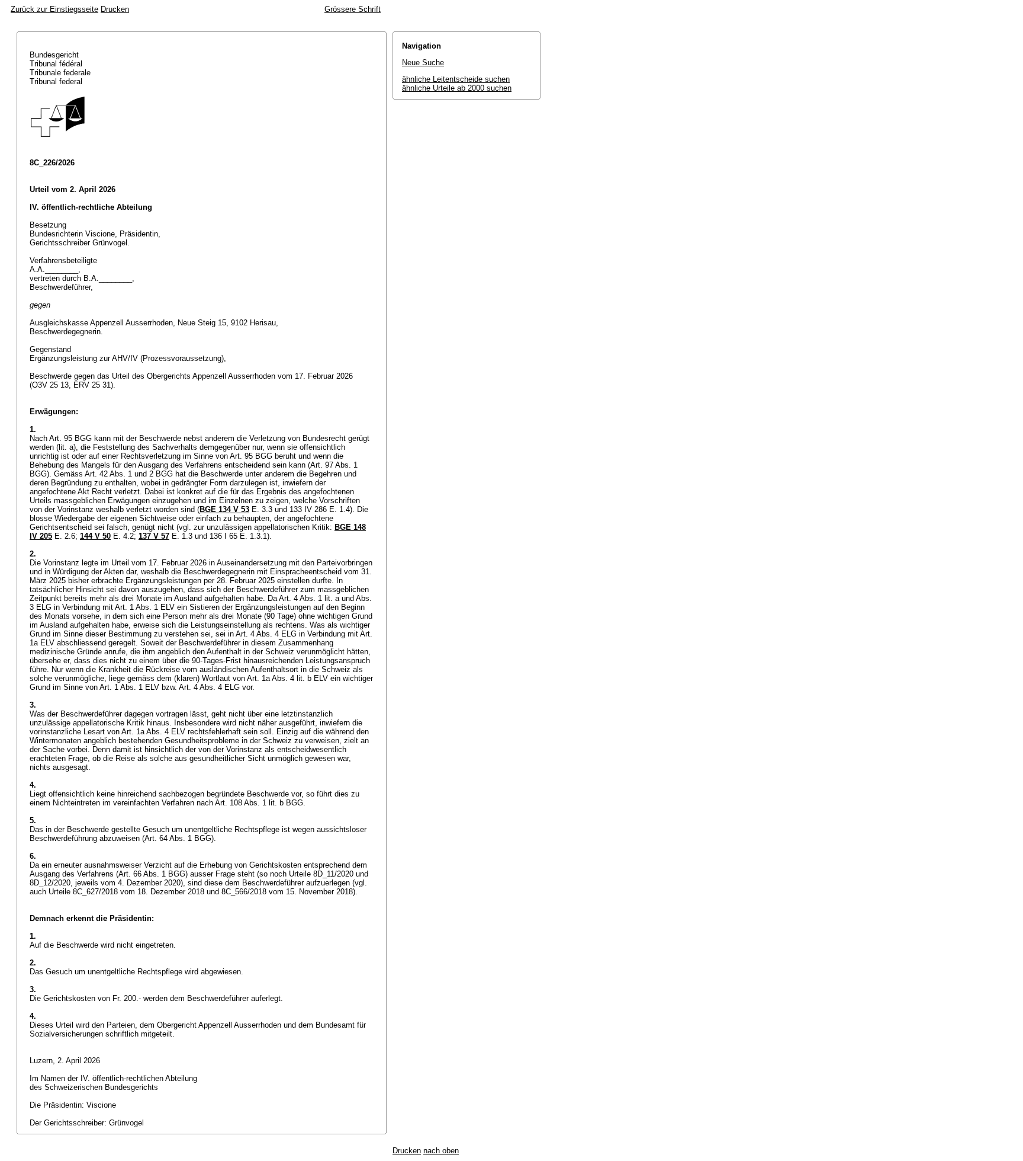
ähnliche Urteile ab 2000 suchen (456, 88)
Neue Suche (423, 62)
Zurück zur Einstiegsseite (54, 9)
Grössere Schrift (352, 9)
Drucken (115, 9)
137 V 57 (154, 536)
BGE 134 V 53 (224, 509)
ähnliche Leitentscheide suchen (456, 79)
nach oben (441, 1150)
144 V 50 (95, 536)
